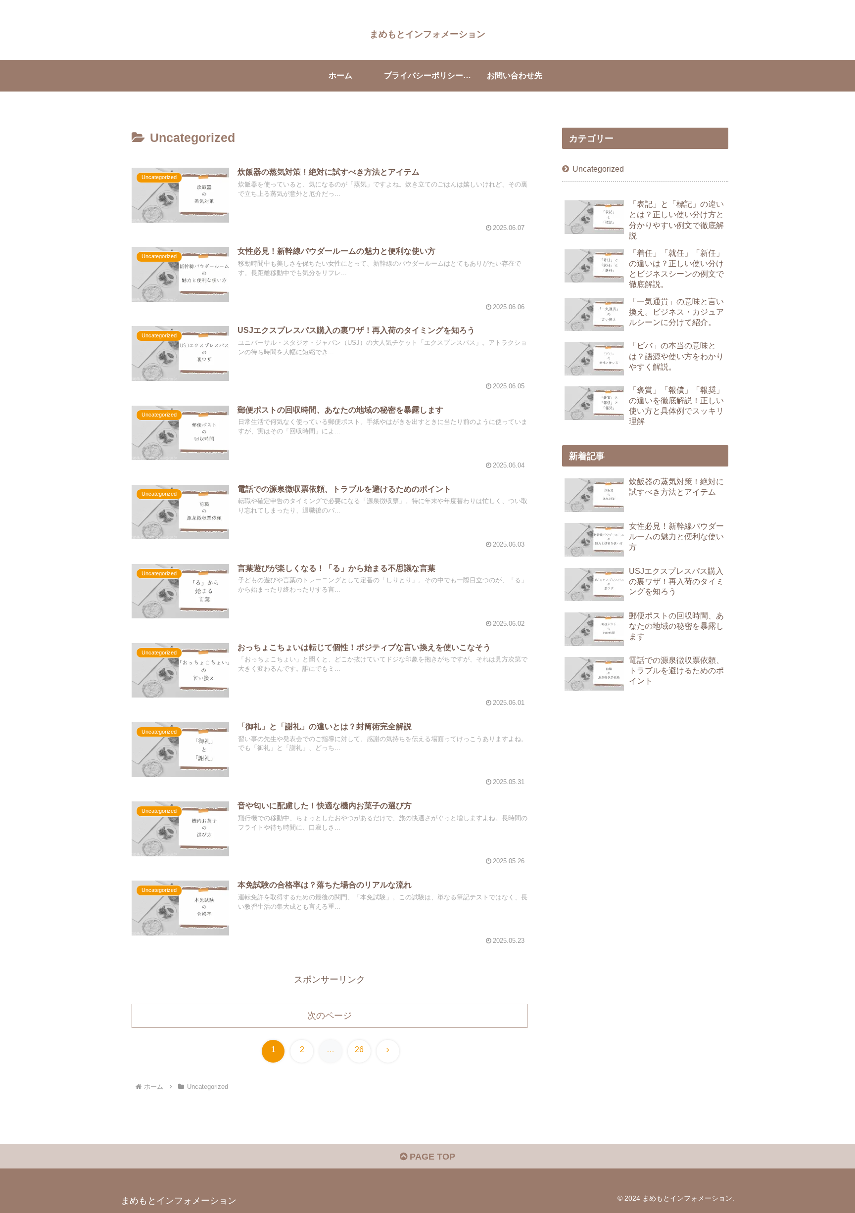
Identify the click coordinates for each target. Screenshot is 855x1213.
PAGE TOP (431, 1157)
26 (359, 1049)
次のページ (329, 1016)
